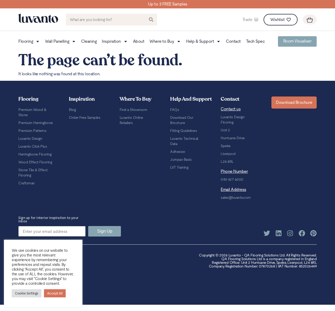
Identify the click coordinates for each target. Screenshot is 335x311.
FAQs (174, 110)
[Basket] (310, 19)
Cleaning (89, 41)
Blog (72, 110)
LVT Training (179, 167)
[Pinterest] (313, 233)
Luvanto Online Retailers (131, 120)
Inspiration (111, 41)
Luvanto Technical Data (184, 141)
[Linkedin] (278, 233)
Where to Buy (161, 41)
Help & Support (200, 41)
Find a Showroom (133, 110)
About (138, 41)
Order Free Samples (84, 117)
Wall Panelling (57, 41)
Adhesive (177, 151)
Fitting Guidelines (183, 130)
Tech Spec (255, 41)
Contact (233, 41)
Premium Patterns (32, 130)
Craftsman (26, 183)
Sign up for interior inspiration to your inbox (48, 219)
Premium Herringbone (35, 123)
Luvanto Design (30, 138)
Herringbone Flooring (34, 154)
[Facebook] (302, 233)
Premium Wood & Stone (32, 112)
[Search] (151, 19)
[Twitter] (267, 233)
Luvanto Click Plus (32, 146)
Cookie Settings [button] (26, 293)
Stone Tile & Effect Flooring (33, 172)
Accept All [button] (55, 293)
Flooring (25, 41)
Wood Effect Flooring (35, 162)
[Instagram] (290, 233)
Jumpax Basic (181, 159)
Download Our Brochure (181, 120)
